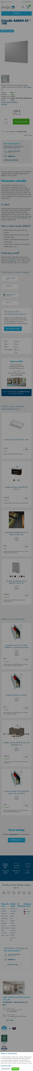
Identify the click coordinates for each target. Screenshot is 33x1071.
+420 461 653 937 (7, 2)
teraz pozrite (13, 834)
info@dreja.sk (11, 156)
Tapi (8, 212)
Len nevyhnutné (6, 1068)
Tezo (30, 216)
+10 (16, 738)
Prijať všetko (15, 1068)
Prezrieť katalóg (16, 840)
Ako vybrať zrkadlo (10, 261)
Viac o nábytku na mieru (13, 328)
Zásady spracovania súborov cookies (5, 933)
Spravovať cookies (6, 1065)
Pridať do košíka (22, 121)
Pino (5, 212)
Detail (26, 449)
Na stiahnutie (13, 925)
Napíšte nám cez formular (11, 160)
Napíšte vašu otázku (12, 964)
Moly (26, 216)
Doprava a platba (5, 928)
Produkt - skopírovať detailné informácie (9, 103)
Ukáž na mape (9, 1020)
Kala (20, 216)
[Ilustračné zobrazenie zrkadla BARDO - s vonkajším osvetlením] (5, 79)
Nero (23, 216)
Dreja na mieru (4, 916)
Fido (14, 212)
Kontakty (3, 908)
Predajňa (12, 923)
